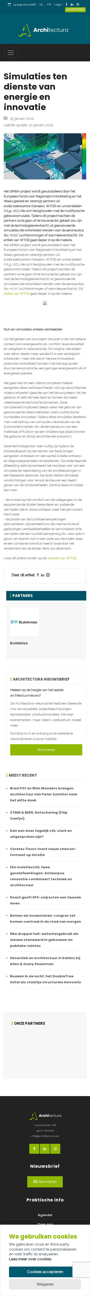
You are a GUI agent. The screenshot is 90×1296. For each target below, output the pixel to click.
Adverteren (75, 9)
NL (42, 4)
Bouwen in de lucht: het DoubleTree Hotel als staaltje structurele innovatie (45, 979)
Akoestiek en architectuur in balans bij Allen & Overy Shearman (45, 961)
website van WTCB (61, 558)
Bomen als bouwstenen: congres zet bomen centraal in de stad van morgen (45, 918)
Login (58, 4)
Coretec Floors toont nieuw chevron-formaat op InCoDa (43, 852)
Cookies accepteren (45, 1272)
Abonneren (46, 750)
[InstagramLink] (79, 5)
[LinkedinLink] (73, 5)
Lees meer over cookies (30, 1259)
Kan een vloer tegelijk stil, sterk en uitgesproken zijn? (41, 833)
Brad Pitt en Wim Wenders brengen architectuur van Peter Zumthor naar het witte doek (44, 794)
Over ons (45, 1224)
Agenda (45, 1215)
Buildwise (19, 643)
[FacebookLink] (68, 5)
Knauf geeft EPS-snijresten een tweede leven (45, 900)
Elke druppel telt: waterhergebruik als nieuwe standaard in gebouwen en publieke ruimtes (44, 939)
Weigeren (45, 1284)
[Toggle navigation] (11, 53)
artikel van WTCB (17, 293)
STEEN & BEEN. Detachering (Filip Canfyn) (39, 815)
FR (49, 4)
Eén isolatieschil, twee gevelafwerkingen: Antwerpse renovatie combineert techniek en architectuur (41, 876)
